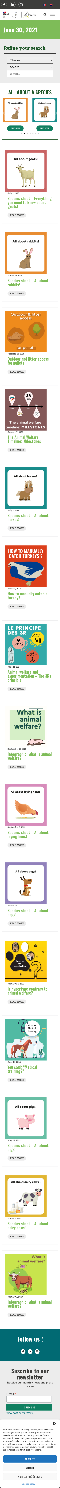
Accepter (30, 1459)
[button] (55, 1423)
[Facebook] (4, 4)
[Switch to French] (45, 4)
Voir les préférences (30, 1476)
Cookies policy (28, 1484)
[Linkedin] (13, 4)
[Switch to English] (51, 4)
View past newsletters (19, 1413)
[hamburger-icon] (52, 14)
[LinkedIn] (30, 1351)
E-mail (11, 1393)
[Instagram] (21, 4)
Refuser (30, 1468)
